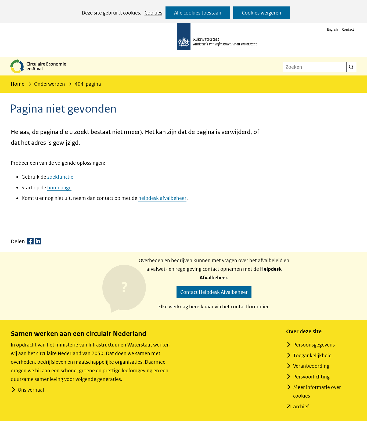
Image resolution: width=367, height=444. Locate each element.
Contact (348, 29)
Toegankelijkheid (312, 355)
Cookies (153, 13)
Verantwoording (311, 366)
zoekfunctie (60, 177)
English (332, 29)
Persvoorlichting (311, 377)
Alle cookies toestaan (197, 13)
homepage (59, 188)
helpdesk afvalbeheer (162, 198)
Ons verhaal (31, 390)
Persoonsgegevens (314, 345)
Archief (301, 406)
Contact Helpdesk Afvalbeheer (214, 292)
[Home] (42, 74)
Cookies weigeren (261, 13)
